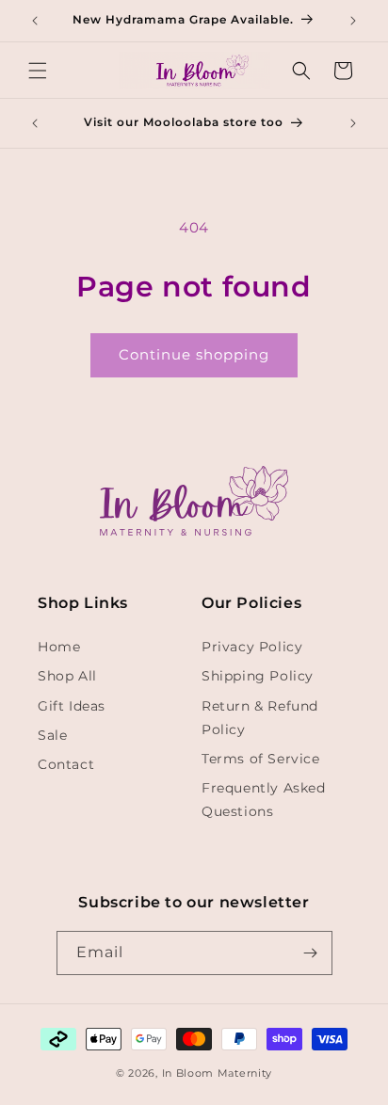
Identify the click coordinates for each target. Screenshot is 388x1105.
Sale (52, 735)
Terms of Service (261, 758)
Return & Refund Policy (260, 717)
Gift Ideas (71, 705)
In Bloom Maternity (217, 1073)
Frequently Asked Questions (264, 799)
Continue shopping (194, 354)
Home (59, 646)
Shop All (67, 675)
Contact (66, 764)
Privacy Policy (252, 646)
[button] (37, 70)
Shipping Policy (258, 675)
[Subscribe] (310, 953)
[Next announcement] (353, 20)
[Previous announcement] (35, 20)
